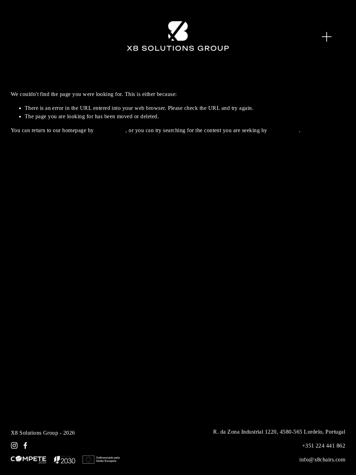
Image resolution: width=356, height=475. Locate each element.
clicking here (110, 130)
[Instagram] (14, 445)
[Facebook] (25, 445)
